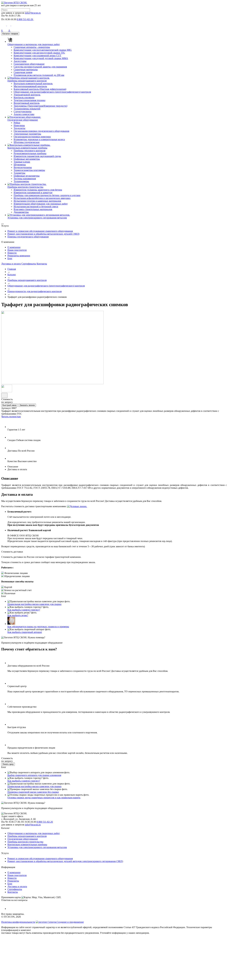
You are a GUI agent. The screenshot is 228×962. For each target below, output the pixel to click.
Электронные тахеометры (27, 134)
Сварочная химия (23, 72)
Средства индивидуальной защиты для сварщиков (40, 66)
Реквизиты (13, 881)
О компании (13, 247)
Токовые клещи (22, 161)
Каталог (11, 274)
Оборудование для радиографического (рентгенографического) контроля (52, 92)
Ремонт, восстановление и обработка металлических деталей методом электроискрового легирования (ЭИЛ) (65, 861)
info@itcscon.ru (33, 12)
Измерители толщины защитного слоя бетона (38, 189)
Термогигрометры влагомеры (29, 170)
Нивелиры (19, 125)
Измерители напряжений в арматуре (33, 192)
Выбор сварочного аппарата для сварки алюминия (34, 775)
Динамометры (21, 212)
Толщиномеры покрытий (27, 108)
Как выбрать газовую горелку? (23, 609)
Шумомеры (20, 164)
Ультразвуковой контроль (27, 94)
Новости (12, 252)
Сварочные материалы (26, 69)
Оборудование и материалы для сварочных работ (33, 833)
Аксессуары (20, 61)
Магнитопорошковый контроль (30, 86)
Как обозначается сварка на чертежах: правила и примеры (38, 626)
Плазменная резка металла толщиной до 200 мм (39, 75)
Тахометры (19, 173)
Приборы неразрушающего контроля (27, 280)
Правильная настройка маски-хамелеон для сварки (34, 604)
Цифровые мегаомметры (27, 159)
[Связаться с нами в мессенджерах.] (24, 959)
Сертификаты (28, 263)
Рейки (17, 122)
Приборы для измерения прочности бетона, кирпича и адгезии (47, 195)
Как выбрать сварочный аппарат (24, 632)
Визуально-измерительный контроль (33, 83)
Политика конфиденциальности (18, 922)
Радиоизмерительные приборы (30, 153)
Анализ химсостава (24, 114)
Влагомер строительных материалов (33, 209)
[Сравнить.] (4, 395)
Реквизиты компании (18, 255)
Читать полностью (11, 416)
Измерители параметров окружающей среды (37, 156)
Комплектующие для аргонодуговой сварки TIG (39, 52)
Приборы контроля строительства (25, 841)
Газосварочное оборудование (29, 64)
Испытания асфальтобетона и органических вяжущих (42, 198)
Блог (9, 258)
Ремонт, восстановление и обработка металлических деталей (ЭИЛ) (43, 234)
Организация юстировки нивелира (32, 136)
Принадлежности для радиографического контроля (34, 291)
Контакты (42, 263)
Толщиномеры (21, 181)
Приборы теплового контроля (29, 150)
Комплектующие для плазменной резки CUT (37, 55)
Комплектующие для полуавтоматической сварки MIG (43, 50)
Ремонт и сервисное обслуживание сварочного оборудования (40, 231)
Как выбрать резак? (17, 615)
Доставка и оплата (11, 263)
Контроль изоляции (24, 97)
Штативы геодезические (27, 142)
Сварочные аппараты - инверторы (32, 47)
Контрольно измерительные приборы (27, 844)
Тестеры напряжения (25, 178)
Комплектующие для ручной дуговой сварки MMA (41, 58)
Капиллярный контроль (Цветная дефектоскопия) (40, 89)
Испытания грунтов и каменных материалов (37, 201)
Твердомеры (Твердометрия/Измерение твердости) (40, 106)
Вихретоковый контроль (27, 103)
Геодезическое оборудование (22, 839)
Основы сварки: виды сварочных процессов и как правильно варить (43, 797)
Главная (11, 269)
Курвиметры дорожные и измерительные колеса (39, 139)
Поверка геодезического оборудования (28, 236)
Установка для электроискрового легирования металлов (37, 847)
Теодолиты (19, 128)
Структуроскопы (22, 111)
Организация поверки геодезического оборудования (41, 131)
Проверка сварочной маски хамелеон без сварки (33, 792)
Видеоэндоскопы (23, 167)
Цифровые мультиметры (27, 175)
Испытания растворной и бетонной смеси (36, 206)
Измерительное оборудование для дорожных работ (41, 203)
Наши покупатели (17, 250)
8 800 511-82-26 (45, 821)
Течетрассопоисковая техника (29, 100)
